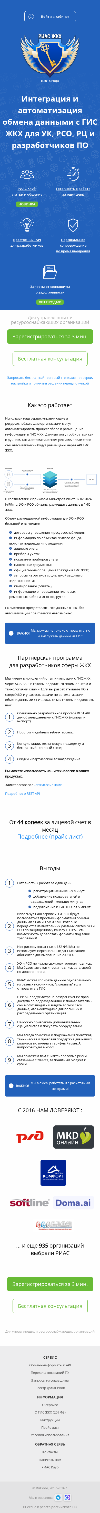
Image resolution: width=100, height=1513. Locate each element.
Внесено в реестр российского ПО (50, 1506)
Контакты (50, 1452)
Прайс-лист (50, 1427)
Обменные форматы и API (50, 1365)
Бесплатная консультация (50, 358)
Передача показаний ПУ (50, 1372)
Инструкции (50, 1420)
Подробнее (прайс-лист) (50, 836)
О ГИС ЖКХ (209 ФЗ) (50, 1412)
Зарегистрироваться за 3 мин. (50, 336)
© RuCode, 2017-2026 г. (50, 1488)
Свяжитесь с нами (48, 784)
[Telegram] (58, 1497)
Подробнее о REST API (22, 793)
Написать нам (50, 1459)
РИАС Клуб (50, 1467)
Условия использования (50, 1435)
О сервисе (50, 1404)
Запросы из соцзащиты (50, 1380)
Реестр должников (50, 1387)
